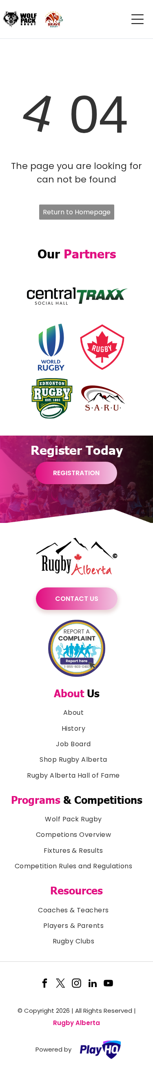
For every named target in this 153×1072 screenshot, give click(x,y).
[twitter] (61, 984)
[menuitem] (76, 713)
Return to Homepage (77, 212)
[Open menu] (137, 19)
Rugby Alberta (76, 1023)
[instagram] (77, 984)
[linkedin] (93, 984)
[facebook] (45, 984)
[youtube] (108, 984)
